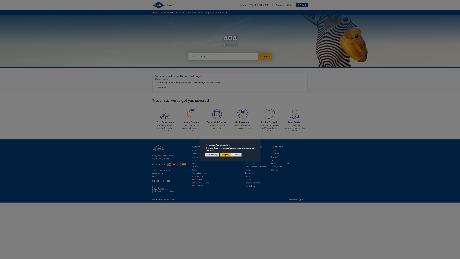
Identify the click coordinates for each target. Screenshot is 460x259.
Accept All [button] (225, 155)
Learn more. (210, 150)
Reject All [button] (236, 155)
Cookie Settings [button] (212, 155)
